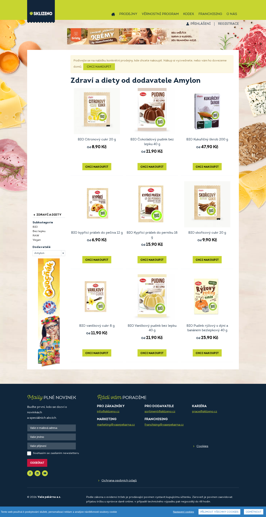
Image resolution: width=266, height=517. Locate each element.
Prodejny (128, 14)
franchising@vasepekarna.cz (164, 424)
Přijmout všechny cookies (219, 512)
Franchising (210, 14)
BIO (35, 227)
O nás (232, 14)
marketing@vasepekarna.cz (116, 424)
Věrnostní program (160, 14)
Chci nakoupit (99, 66)
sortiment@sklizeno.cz (160, 411)
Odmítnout (253, 512)
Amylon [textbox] (39, 253)
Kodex (188, 14)
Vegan (37, 240)
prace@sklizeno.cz (204, 411)
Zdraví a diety (49, 214)
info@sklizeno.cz (108, 411)
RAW (36, 235)
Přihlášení (201, 24)
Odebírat (37, 463)
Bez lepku (39, 231)
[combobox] (49, 253)
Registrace (228, 24)
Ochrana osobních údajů (119, 480)
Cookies (202, 446)
